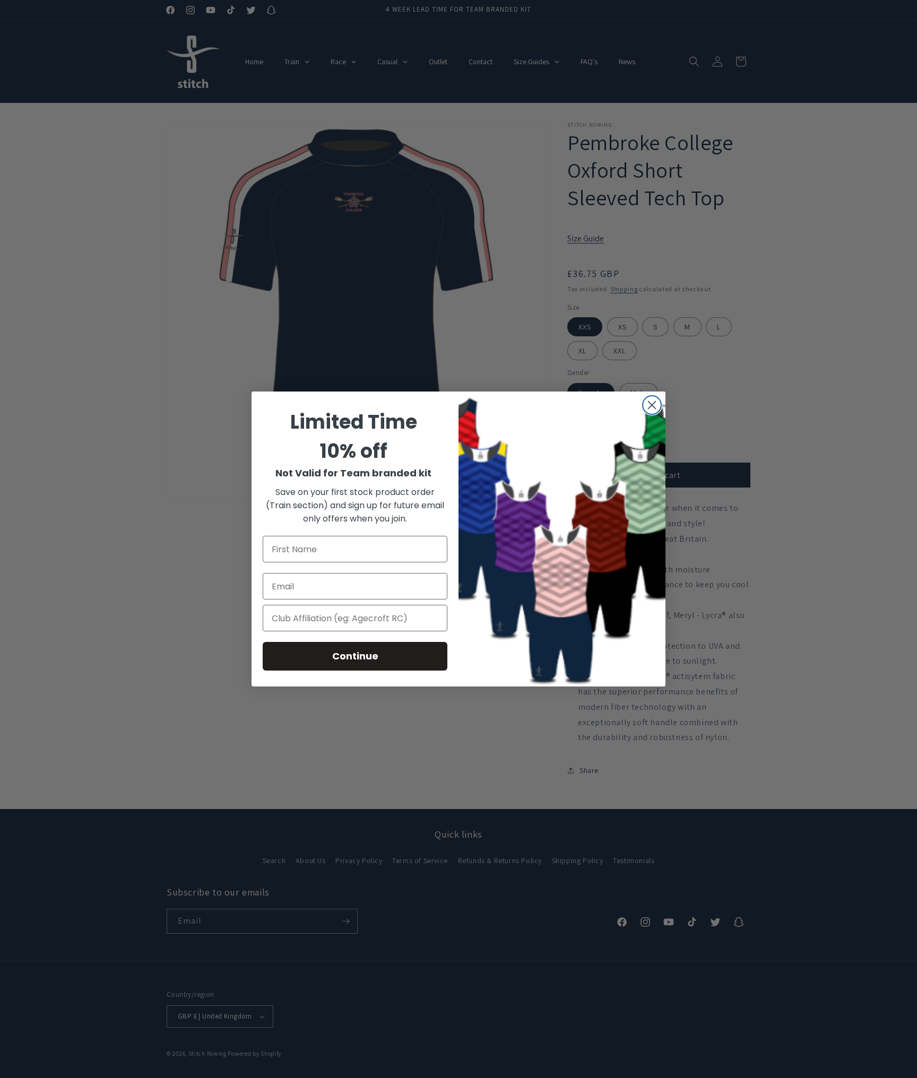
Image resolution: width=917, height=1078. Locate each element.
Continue (355, 656)
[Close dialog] (652, 405)
